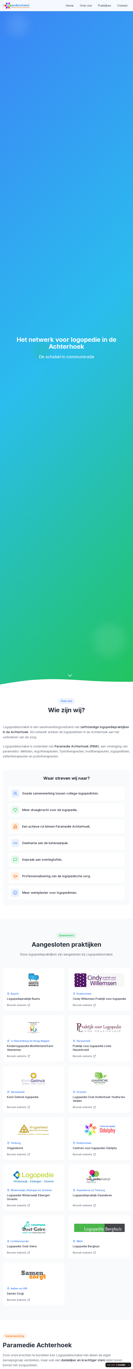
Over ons (86, 5)
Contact (122, 5)
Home (70, 5)
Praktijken (104, 5)
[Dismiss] (129, 1365)
